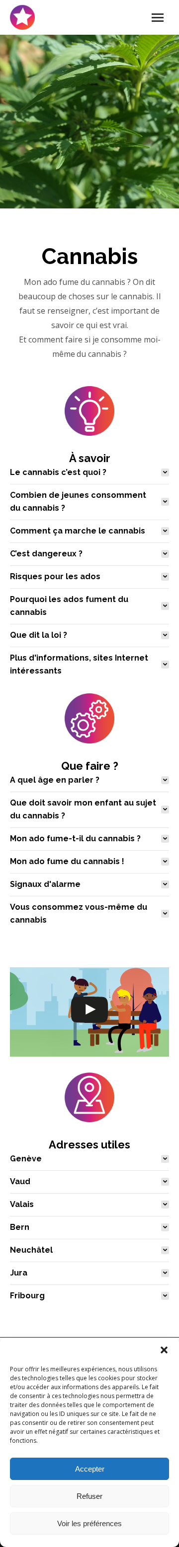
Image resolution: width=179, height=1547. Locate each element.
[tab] (89, 472)
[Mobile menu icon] (157, 17)
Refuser (89, 1496)
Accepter (89, 1469)
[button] (164, 1350)
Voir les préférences (89, 1523)
